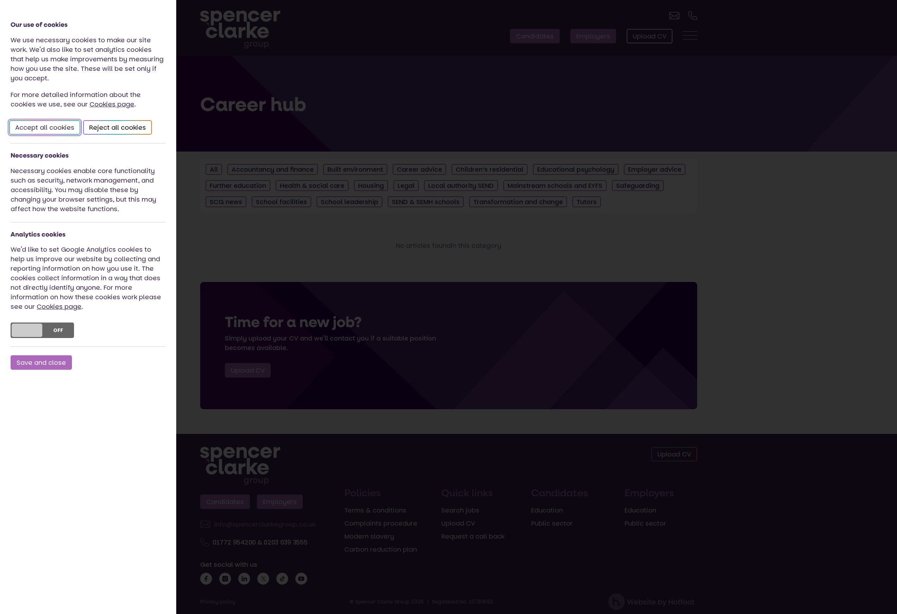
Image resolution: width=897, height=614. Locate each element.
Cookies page (112, 104)
